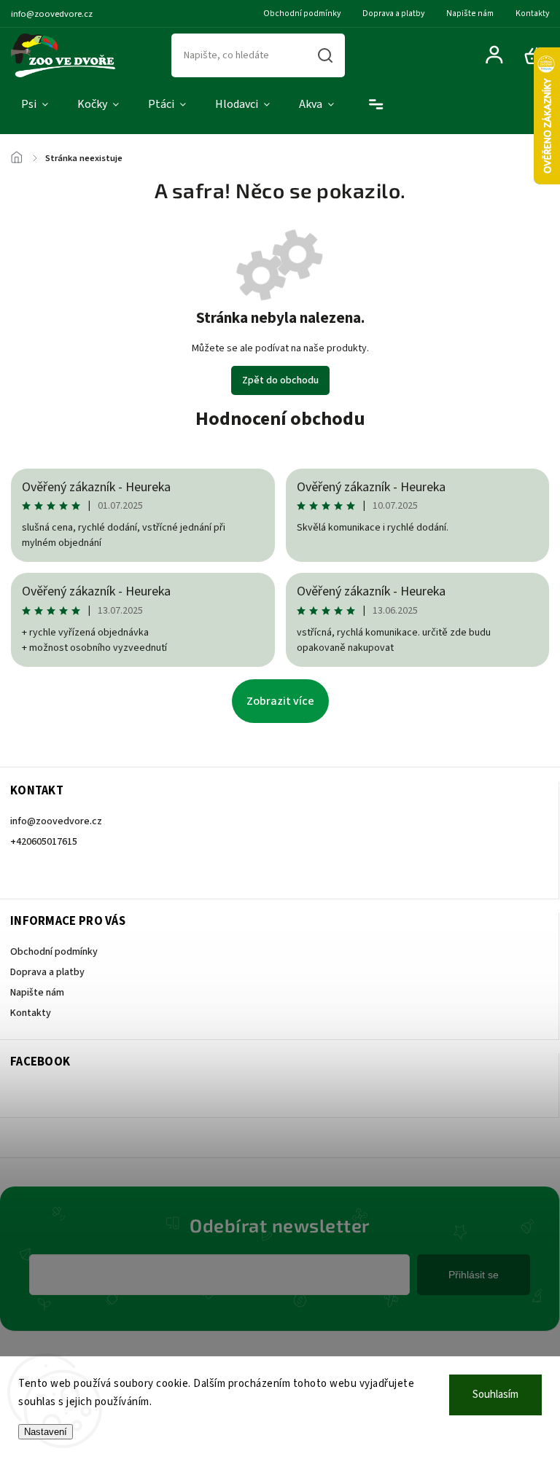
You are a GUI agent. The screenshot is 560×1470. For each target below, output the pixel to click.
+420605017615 (43, 841)
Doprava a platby (393, 13)
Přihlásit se (473, 1275)
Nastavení (45, 1431)
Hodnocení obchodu (280, 418)
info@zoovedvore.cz (56, 821)
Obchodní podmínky (302, 13)
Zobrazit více (280, 701)
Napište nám (470, 13)
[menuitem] (34, 105)
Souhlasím (495, 1394)
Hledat (325, 55)
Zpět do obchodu (280, 380)
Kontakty (532, 13)
